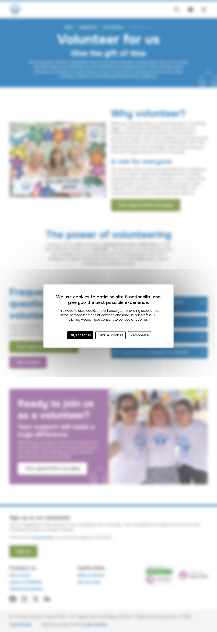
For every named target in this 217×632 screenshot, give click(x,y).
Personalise (139, 335)
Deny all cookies (110, 335)
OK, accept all (80, 335)
